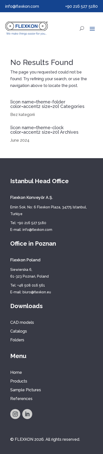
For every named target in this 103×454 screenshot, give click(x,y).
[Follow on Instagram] (15, 414)
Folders (17, 340)
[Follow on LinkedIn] (27, 414)
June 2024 (20, 140)
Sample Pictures (25, 390)
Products (18, 381)
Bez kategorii (22, 114)
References (21, 398)
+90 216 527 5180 (81, 6)
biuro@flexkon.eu (36, 292)
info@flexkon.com (22, 6)
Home (16, 372)
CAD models (22, 322)
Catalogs (18, 331)
